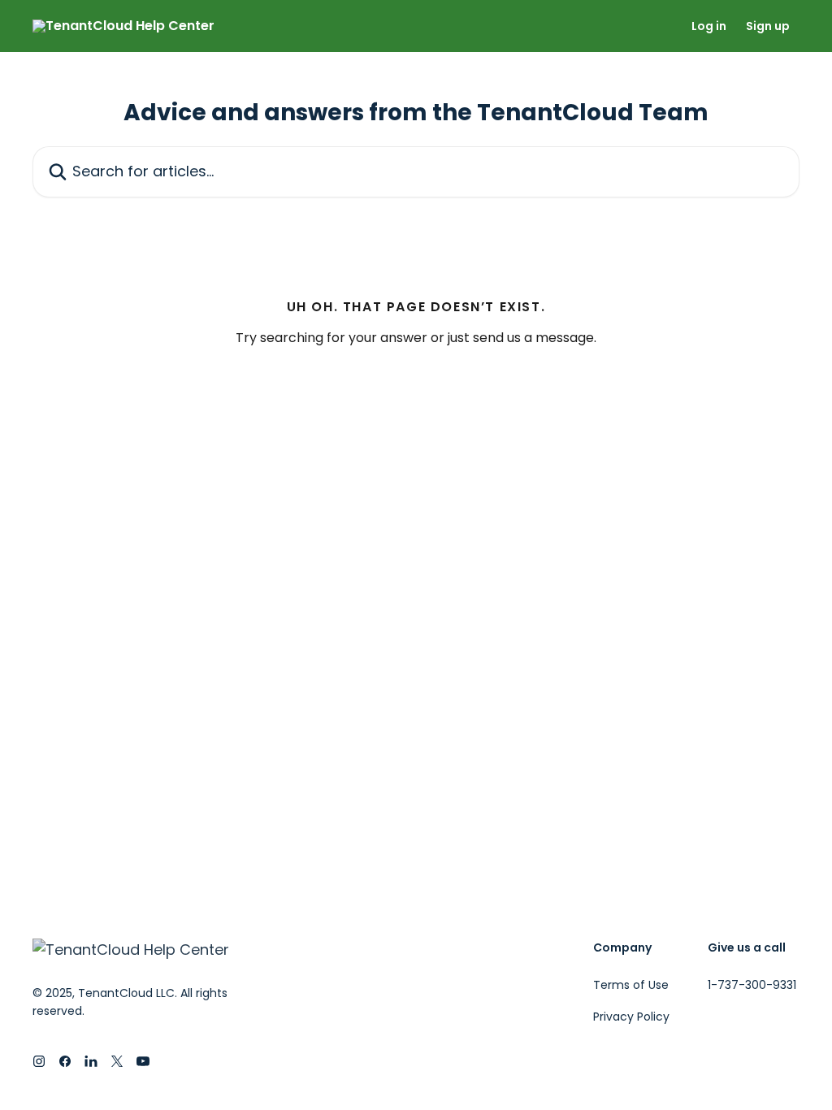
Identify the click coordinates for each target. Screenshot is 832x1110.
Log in (708, 26)
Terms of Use (631, 985)
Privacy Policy (631, 1016)
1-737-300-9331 (752, 985)
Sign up (768, 26)
